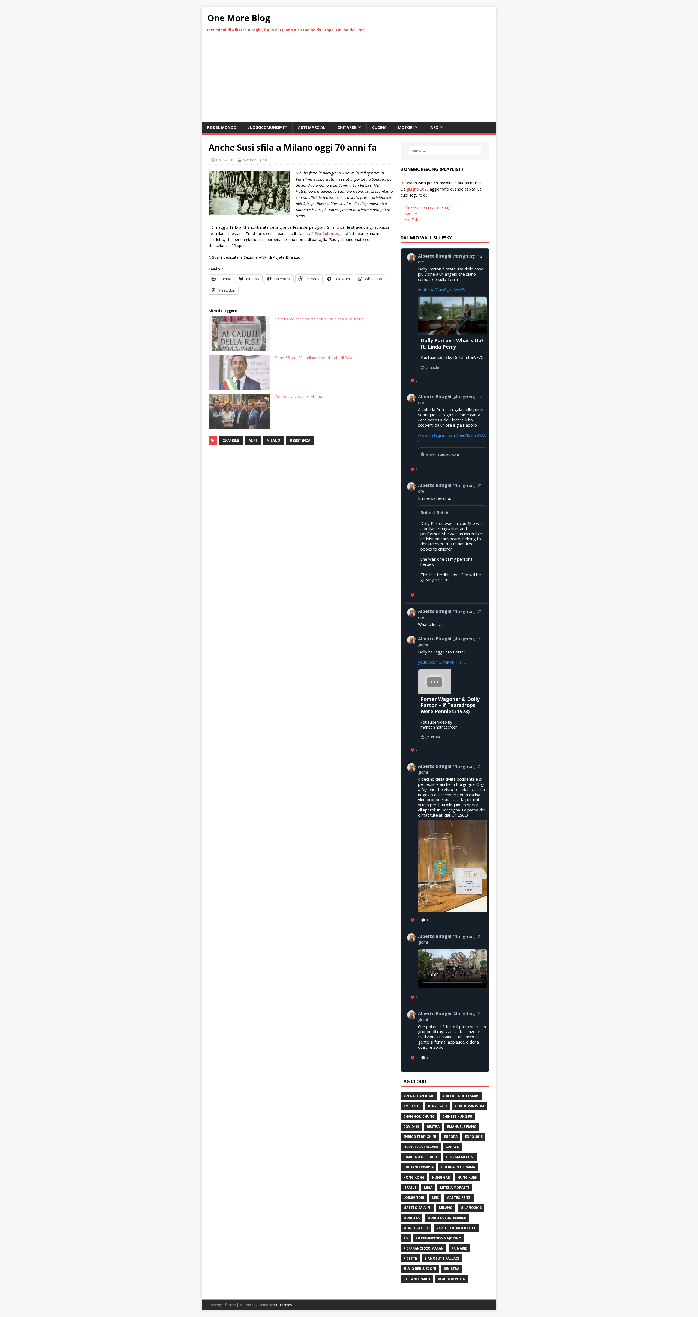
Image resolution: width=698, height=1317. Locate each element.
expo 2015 (474, 1136)
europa (451, 1136)
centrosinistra (469, 1106)
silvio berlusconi (419, 1268)
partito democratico (456, 1228)
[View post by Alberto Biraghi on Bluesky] (447, 967)
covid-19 (411, 1126)
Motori (406, 127)
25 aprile (231, 440)
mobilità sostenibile (446, 1217)
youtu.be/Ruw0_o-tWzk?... (442, 289)
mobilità (411, 1217)
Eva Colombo (327, 233)
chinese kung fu (457, 1116)
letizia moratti (454, 1187)
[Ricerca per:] (445, 150)
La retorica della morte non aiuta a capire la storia (319, 319)
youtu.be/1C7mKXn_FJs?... (442, 662)
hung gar (441, 1177)
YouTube (412, 219)
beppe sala (437, 1106)
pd (405, 1238)
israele (409, 1187)
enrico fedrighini (419, 1136)
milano (273, 440)
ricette (410, 1258)
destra (433, 1126)
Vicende (250, 159)
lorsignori (413, 1197)
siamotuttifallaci (442, 1258)
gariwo (452, 1146)
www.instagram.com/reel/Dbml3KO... (452, 437)
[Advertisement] (349, 81)
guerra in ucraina (458, 1167)
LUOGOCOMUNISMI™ (267, 127)
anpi (253, 440)
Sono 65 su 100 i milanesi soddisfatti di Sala (313, 357)
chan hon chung (419, 1116)
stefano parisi (416, 1279)
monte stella (416, 1228)
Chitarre (347, 127)
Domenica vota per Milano (298, 396)
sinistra (451, 1268)
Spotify (411, 213)
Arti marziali (312, 127)
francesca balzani (420, 1146)
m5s (435, 1197)
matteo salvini (417, 1207)
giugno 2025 (418, 189)
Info (433, 127)
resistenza (300, 440)
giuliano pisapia (418, 1167)
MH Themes (282, 1305)
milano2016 (471, 1207)
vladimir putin (451, 1279)
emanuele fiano (462, 1126)
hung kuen (468, 1177)
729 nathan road (419, 1096)
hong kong (414, 1177)
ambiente (411, 1106)
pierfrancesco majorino (438, 1238)
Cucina (379, 127)
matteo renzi (458, 1197)
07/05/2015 (225, 159)
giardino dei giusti (420, 1157)
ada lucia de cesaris (460, 1096)
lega (428, 1187)
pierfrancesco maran (423, 1248)
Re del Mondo (221, 127)
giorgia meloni (460, 1157)
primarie (459, 1248)
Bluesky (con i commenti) (427, 207)
